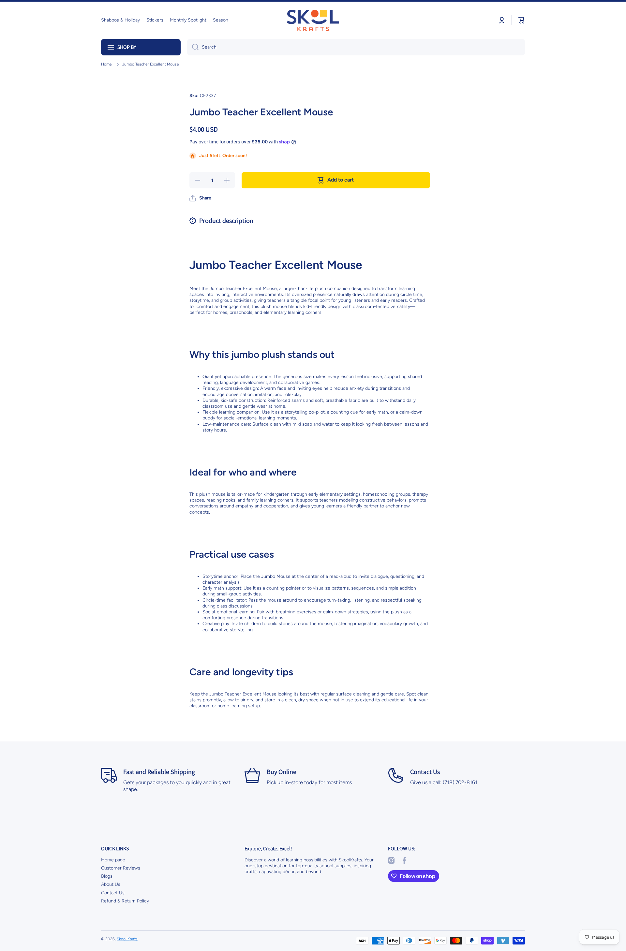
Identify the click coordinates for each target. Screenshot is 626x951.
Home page (113, 860)
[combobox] (356, 47)
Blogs (106, 876)
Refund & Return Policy (125, 901)
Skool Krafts (127, 939)
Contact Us (113, 893)
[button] (521, 20)
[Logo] (313, 20)
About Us (110, 884)
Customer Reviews (120, 868)
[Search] (193, 47)
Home (106, 64)
